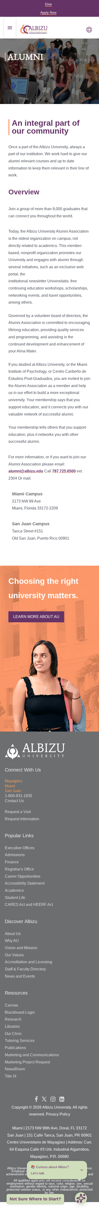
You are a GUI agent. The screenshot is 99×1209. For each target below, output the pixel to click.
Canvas (11, 1005)
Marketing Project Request (27, 1062)
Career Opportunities (22, 876)
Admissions (15, 855)
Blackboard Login (20, 1012)
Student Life (15, 898)
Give (48, 4)
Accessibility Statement (24, 883)
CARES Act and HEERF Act (29, 905)
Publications (15, 1048)
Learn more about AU (36, 617)
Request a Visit (18, 812)
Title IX (11, 1076)
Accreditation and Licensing (28, 962)
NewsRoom (15, 1069)
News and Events (20, 976)
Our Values (14, 955)
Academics (14, 890)
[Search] (82, 79)
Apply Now (48, 12)
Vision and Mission (21, 948)
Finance (12, 862)
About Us (13, 934)
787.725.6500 (64, 471)
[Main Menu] (89, 29)
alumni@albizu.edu (25, 471)
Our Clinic (13, 1034)
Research (13, 1019)
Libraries (12, 1026)
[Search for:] (49, 79)
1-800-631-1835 (18, 796)
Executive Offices (19, 848)
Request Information (22, 819)
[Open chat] (81, 1198)
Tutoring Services (20, 1041)
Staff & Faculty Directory (25, 969)
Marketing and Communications (32, 1055)
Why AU (12, 941)
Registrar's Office (19, 869)
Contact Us (14, 801)
